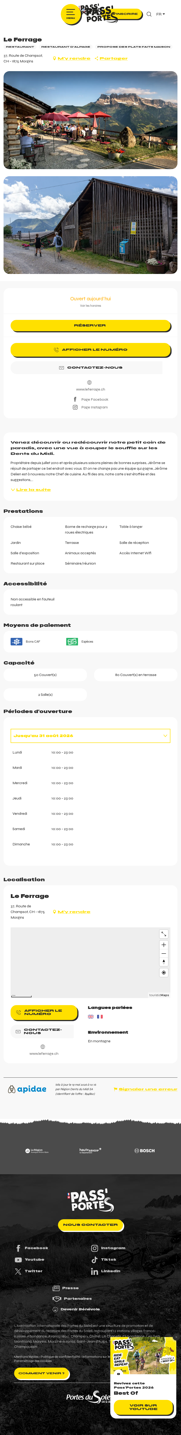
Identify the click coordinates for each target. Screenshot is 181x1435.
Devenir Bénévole (80, 1309)
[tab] (85, 735)
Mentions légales (26, 1356)
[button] (149, 14)
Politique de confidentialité (60, 1356)
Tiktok (108, 1259)
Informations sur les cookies (103, 1356)
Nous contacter (90, 1225)
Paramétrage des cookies (33, 1361)
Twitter (33, 1271)
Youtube (34, 1259)
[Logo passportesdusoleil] (90, 1200)
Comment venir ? (41, 1373)
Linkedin (110, 1271)
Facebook (36, 1248)
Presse (70, 1288)
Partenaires (78, 1298)
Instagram (113, 1248)
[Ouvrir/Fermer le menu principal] (71, 14)
